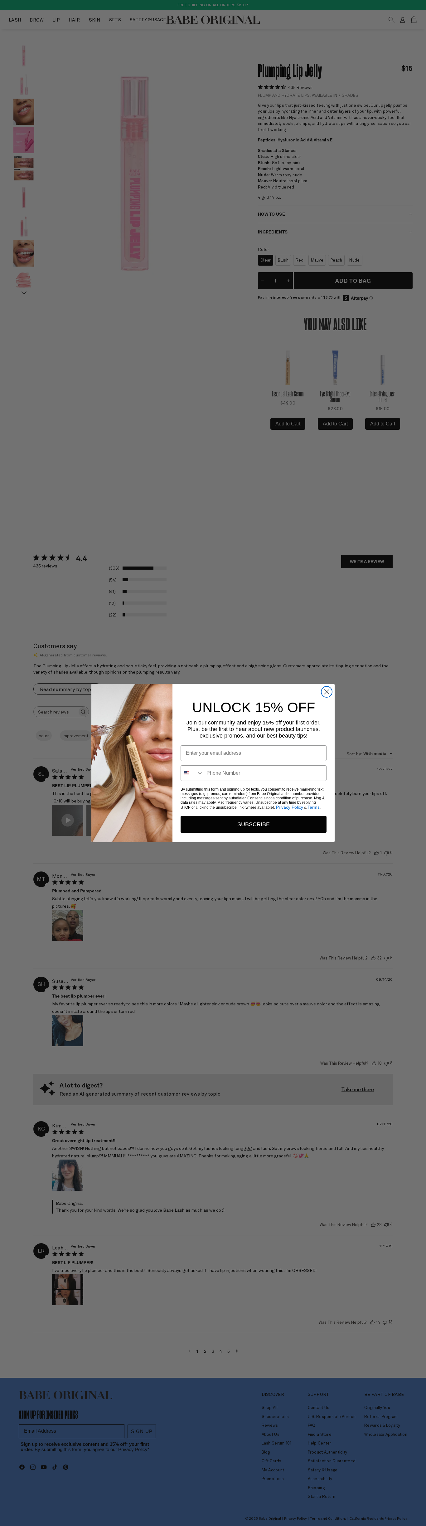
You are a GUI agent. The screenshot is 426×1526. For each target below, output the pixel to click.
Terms (313, 807)
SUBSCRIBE (253, 824)
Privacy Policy (289, 807)
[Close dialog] (326, 691)
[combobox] (192, 773)
